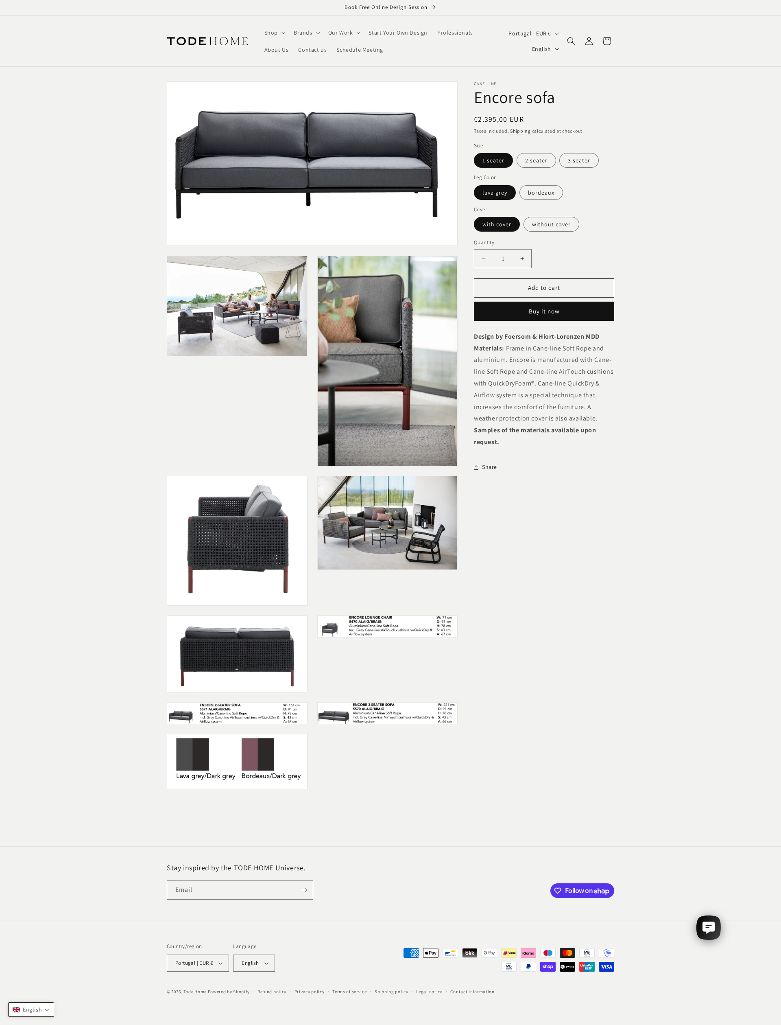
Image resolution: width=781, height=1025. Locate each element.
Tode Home (195, 991)
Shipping (520, 131)
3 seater (579, 160)
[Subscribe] (304, 890)
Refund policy (271, 991)
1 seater (493, 160)
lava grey (494, 192)
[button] (274, 32)
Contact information (472, 991)
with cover (496, 224)
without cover (551, 224)
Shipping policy (391, 991)
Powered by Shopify (229, 991)
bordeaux (541, 192)
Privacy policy (310, 991)
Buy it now (544, 311)
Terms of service (349, 991)
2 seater (536, 160)
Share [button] (489, 467)
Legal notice (429, 991)
